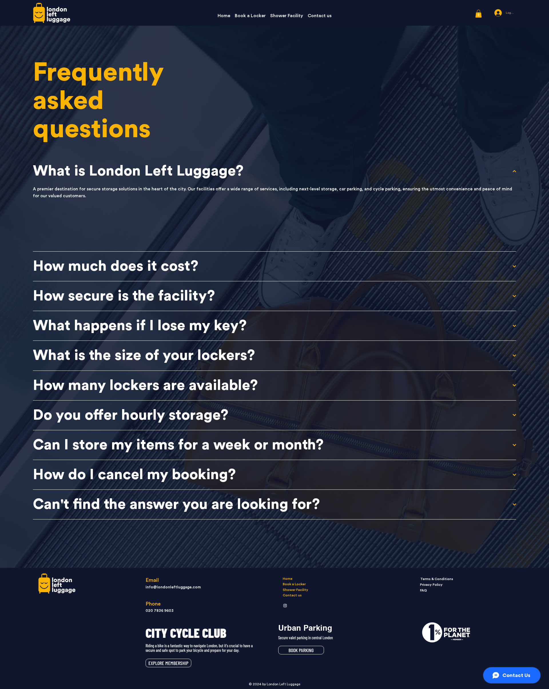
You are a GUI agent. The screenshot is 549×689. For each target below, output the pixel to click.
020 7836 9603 (160, 611)
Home (288, 578)
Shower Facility (295, 590)
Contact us (292, 595)
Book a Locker (294, 584)
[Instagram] (285, 605)
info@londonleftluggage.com (173, 587)
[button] (478, 13)
